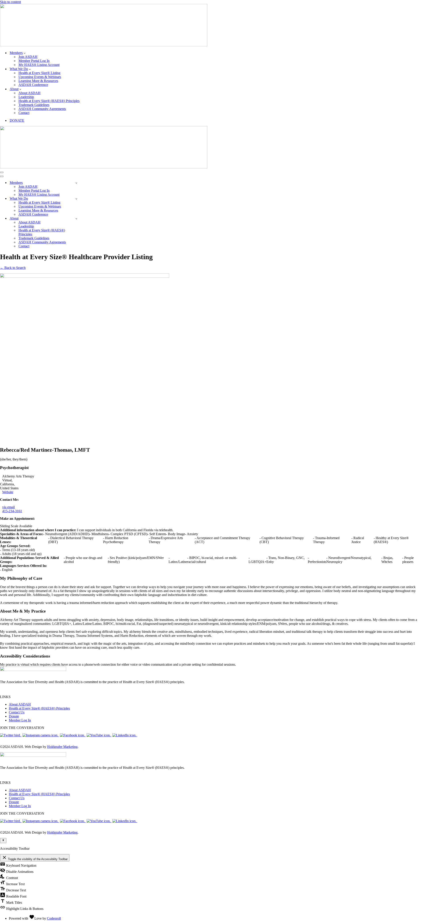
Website (7, 492)
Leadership (26, 97)
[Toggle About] (76, 218)
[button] (24, 53)
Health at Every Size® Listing (39, 73)
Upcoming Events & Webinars (40, 77)
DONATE (17, 120)
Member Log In (20, 720)
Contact (24, 113)
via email (8, 507)
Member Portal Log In (34, 61)
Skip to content (10, 2)
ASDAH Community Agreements (42, 109)
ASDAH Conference (33, 85)
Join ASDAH (28, 57)
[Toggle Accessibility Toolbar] (3, 840)
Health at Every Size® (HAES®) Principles (49, 101)
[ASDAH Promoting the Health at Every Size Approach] (103, 45)
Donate (14, 716)
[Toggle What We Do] (76, 199)
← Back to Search (13, 268)
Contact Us (16, 712)
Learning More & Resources (38, 81)
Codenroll (54, 918)
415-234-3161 (12, 511)
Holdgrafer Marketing (62, 747)
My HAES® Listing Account (39, 65)
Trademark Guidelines (34, 105)
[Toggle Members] (76, 183)
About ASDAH (30, 93)
